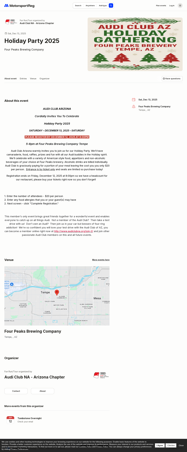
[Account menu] (180, 5)
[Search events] (111, 5)
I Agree (160, 445)
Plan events (161, 5)
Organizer (45, 78)
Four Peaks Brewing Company (24, 49)
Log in (171, 5)
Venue (33, 78)
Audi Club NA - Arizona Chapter (37, 23)
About (43, 391)
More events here (101, 260)
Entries (23, 78)
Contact (16, 391)
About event (10, 78)
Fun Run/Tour (26, 20)
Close (181, 445)
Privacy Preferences (19, 449)
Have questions (172, 78)
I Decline (171, 445)
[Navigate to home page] (19, 5)
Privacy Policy (102, 446)
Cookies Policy (85, 446)
